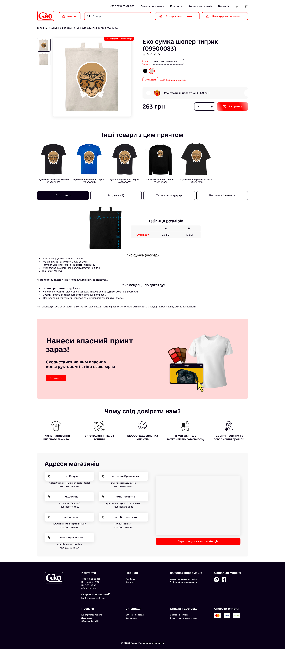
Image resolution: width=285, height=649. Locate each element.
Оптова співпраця (135, 615)
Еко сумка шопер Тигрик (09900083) (98, 28)
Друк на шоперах (62, 28)
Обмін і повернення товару (183, 618)
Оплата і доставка (152, 6)
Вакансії (223, 6)
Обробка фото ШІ (90, 621)
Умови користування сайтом (184, 579)
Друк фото (86, 618)
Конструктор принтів (91, 615)
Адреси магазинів (200, 6)
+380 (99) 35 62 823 (122, 6)
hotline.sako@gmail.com (93, 598)
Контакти (176, 6)
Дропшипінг (131, 618)
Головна (42, 28)
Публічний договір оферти (183, 582)
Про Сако (130, 579)
